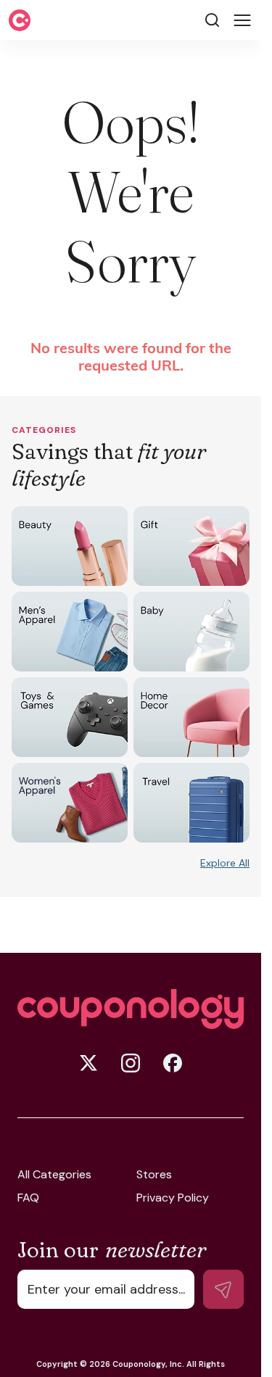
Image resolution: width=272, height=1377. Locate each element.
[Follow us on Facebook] (172, 1063)
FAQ (28, 1198)
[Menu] (242, 20)
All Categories (54, 1174)
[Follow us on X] (88, 1063)
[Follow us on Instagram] (130, 1063)
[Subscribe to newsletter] (223, 1289)
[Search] (212, 20)
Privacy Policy (172, 1198)
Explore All (225, 863)
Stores (154, 1174)
